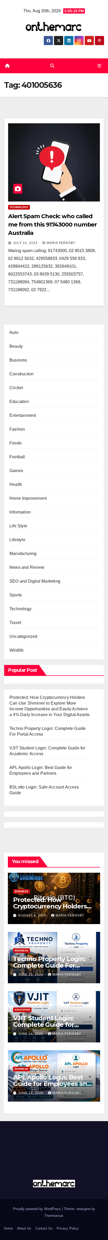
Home (8, 1228)
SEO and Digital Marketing (34, 581)
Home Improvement (28, 498)
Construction (21, 374)
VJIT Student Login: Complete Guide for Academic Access (43, 1024)
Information (20, 512)
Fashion (17, 429)
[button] (52, 66)
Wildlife (16, 650)
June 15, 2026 (31, 974)
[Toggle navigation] (99, 66)
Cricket (16, 388)
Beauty (16, 346)
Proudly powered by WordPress (37, 1209)
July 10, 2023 (26, 243)
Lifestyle (17, 539)
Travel (15, 622)
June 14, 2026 (31, 1034)
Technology (19, 207)
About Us (24, 1228)
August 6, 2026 (32, 915)
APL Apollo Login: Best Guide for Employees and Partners (52, 1083)
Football (17, 457)
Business (18, 360)
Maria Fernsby (61, 243)
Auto (13, 332)
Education (19, 401)
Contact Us (43, 1228)
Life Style (18, 526)
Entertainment (22, 415)
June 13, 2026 (31, 1093)
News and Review (26, 567)
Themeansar (53, 1216)
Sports (15, 595)
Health (15, 484)
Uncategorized (23, 636)
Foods (15, 443)
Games (16, 470)
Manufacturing (23, 553)
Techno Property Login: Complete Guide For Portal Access (49, 965)
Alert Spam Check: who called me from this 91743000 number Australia (52, 224)
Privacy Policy (68, 1228)
